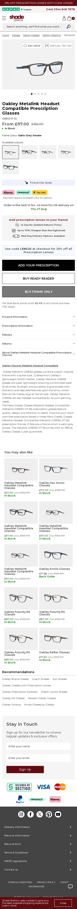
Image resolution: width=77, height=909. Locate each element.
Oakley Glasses (31, 35)
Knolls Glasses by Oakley (39, 704)
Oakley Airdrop (11, 704)
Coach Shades (40, 679)
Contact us (11, 869)
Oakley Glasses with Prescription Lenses (26, 685)
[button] (32, 94)
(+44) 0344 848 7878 (60, 9)
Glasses (16, 35)
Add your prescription (38, 265)
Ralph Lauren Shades (54, 691)
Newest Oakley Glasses (42, 698)
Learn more (9, 905)
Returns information (17, 835)
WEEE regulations (15, 861)
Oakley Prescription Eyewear (20, 691)
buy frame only (38, 292)
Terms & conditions (20, 882)
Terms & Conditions (16, 852)
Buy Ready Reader (38, 278)
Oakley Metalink (52, 35)
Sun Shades (60, 679)
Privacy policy (46, 882)
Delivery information (17, 827)
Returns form (12, 844)
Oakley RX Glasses (13, 698)
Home (5, 35)
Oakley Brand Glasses (15, 679)
